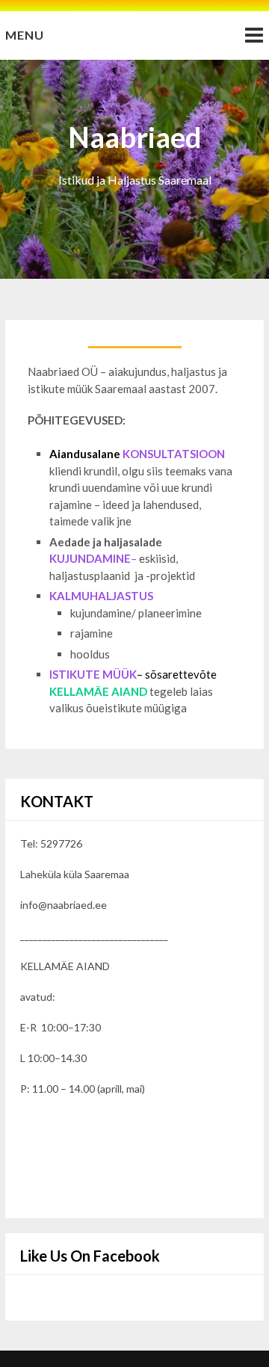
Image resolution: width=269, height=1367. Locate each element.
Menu (24, 35)
